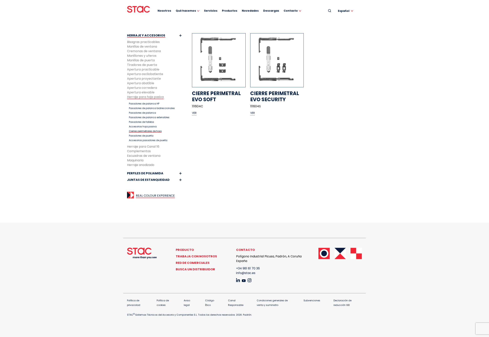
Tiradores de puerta (142, 65)
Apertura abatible (140, 83)
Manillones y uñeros (141, 55)
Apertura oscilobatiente (145, 74)
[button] (346, 10)
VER (194, 113)
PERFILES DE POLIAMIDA (145, 173)
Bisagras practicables (143, 42)
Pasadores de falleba (141, 122)
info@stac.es (245, 273)
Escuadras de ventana (143, 156)
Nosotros (164, 11)
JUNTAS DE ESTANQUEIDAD (148, 180)
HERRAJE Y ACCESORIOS (146, 35)
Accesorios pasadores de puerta (148, 140)
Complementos (139, 151)
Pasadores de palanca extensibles (149, 117)
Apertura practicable (143, 69)
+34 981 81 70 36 (248, 268)
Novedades (250, 11)
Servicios (210, 11)
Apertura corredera (142, 88)
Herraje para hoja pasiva (145, 97)
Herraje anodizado (140, 165)
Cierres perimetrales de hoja (145, 131)
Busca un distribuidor (195, 269)
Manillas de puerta (141, 60)
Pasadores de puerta (141, 135)
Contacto (291, 11)
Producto (185, 250)
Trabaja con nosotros (196, 256)
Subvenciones (312, 300)
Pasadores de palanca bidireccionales (152, 108)
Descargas (271, 11)
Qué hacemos (186, 11)
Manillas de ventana (142, 46)
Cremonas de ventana (144, 51)
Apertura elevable (141, 92)
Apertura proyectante (144, 78)
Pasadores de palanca (142, 113)
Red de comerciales (193, 263)
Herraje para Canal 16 (143, 146)
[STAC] (138, 9)
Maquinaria (135, 160)
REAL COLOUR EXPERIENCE (155, 195)
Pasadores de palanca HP (144, 103)
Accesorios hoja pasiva (143, 126)
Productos (229, 11)
